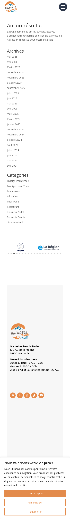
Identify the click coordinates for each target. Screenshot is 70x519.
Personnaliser (35, 502)
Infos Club (12, 196)
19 (60, 253)
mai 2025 (12, 103)
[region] (35, 488)
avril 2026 (12, 62)
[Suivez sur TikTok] (34, 395)
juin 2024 (12, 155)
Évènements (14, 191)
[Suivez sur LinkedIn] (27, 395)
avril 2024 (12, 165)
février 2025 (13, 119)
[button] (63, 7)
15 (48, 253)
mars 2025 (13, 113)
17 (54, 253)
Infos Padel (13, 201)
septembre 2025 (16, 87)
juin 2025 (12, 98)
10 (34, 253)
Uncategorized (15, 222)
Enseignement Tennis (19, 186)
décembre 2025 (15, 72)
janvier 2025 (13, 124)
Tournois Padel (15, 212)
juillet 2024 (13, 150)
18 (57, 253)
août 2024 (12, 145)
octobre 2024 (14, 139)
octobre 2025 (14, 82)
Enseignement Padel (18, 180)
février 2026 (13, 67)
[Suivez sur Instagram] (13, 395)
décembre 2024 (15, 129)
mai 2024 (12, 160)
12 (40, 253)
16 (51, 253)
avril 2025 (12, 108)
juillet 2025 (13, 93)
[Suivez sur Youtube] (41, 395)
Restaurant (13, 206)
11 (37, 253)
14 (45, 253)
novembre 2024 (15, 134)
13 (42, 253)
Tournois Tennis (16, 217)
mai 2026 (12, 56)
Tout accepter (35, 493)
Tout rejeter (35, 511)
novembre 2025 (15, 77)
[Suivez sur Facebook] (20, 395)
